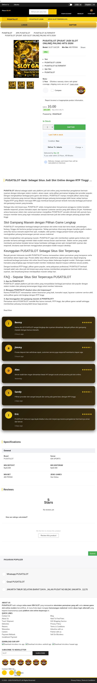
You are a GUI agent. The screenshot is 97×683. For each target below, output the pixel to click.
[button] (12, 85)
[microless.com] (14, 10)
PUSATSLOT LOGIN (36, 19)
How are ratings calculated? (16, 517)
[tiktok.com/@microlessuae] (18, 673)
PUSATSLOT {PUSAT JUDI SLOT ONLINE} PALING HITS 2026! (30, 36)
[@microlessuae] (4, 672)
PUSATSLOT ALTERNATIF (44, 33)
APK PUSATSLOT (23, 33)
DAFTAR (72, 25)
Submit (92, 553)
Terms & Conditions (88, 680)
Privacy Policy (76, 680)
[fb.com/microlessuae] (11, 672)
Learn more (74, 84)
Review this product (48, 535)
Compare (58, 90)
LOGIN (24, 25)
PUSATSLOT (7, 33)
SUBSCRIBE (40, 653)
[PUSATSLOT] (33, 59)
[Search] (52, 11)
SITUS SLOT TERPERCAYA (57, 19)
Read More (8, 310)
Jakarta (10, 5)
